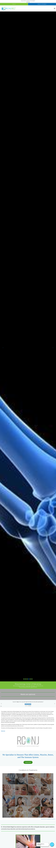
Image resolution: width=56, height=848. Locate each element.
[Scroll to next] (54, 704)
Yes (27, 2)
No (28, 2)
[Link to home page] (8, 8)
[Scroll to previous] (2, 704)
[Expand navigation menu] (54, 8)
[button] (24, 679)
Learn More (28, 762)
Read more (3, 730)
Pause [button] (1, 706)
